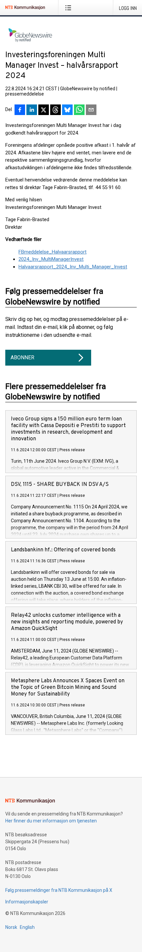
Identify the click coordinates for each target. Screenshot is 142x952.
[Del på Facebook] (20, 110)
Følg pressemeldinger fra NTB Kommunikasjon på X (58, 890)
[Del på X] (43, 110)
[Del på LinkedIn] (31, 110)
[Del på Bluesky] (67, 110)
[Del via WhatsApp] (79, 110)
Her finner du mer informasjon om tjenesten (51, 820)
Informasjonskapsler (26, 901)
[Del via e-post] (91, 110)
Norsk (11, 927)
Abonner (22, 357)
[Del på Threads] (55, 110)
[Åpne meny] (69, 7)
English (27, 927)
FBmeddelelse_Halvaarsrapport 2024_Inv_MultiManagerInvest (52, 255)
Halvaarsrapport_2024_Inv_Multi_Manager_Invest (72, 267)
